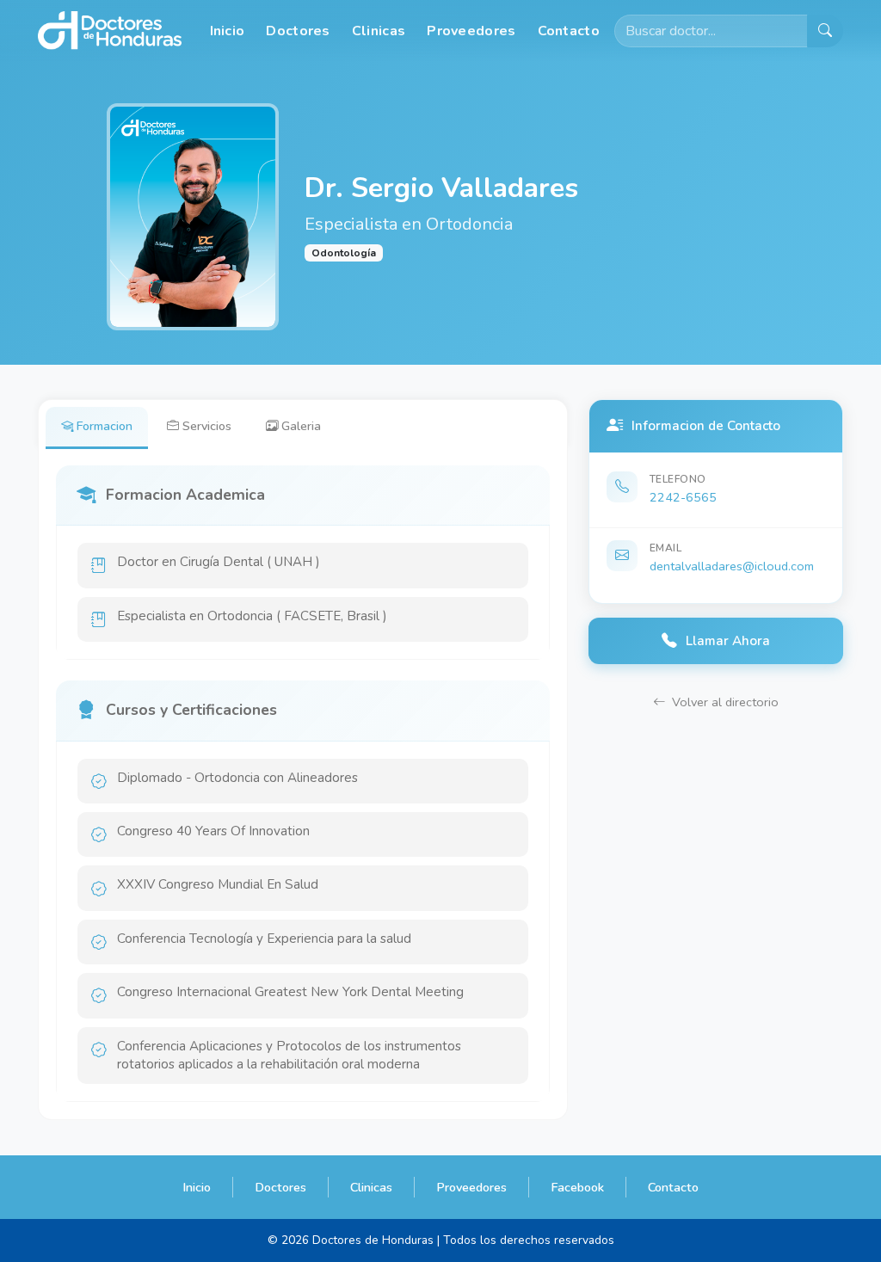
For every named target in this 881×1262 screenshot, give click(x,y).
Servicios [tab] (206, 425)
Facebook (577, 1187)
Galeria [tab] (301, 425)
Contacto (569, 31)
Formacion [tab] (104, 425)
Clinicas (378, 31)
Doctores (298, 31)
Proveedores (471, 31)
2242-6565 (683, 497)
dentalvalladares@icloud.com (732, 566)
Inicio (227, 31)
